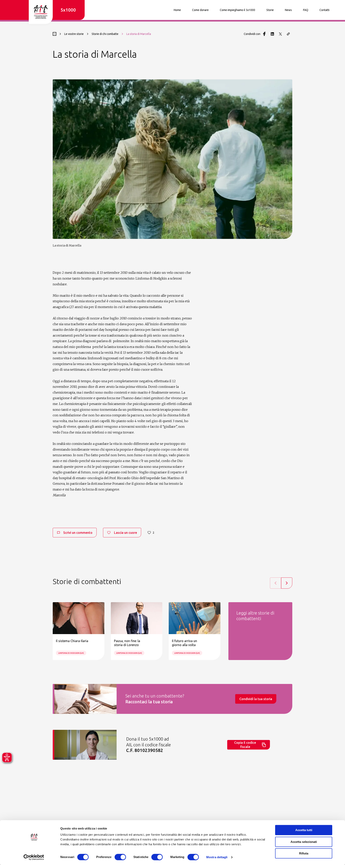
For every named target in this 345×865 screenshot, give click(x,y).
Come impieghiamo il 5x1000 (237, 10)
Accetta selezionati (303, 841)
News (288, 10)
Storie (270, 10)
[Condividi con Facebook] (264, 34)
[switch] (120, 857)
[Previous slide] (275, 583)
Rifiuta (303, 853)
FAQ (305, 10)
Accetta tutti (303, 830)
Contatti (324, 10)
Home (177, 10)
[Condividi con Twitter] (280, 34)
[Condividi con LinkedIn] (272, 34)
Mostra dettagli (217, 857)
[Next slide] (286, 583)
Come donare (200, 10)
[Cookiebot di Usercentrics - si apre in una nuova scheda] (33, 857)
